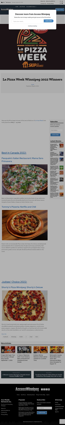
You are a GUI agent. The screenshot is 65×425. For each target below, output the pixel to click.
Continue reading (32, 26)
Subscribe (48, 21)
